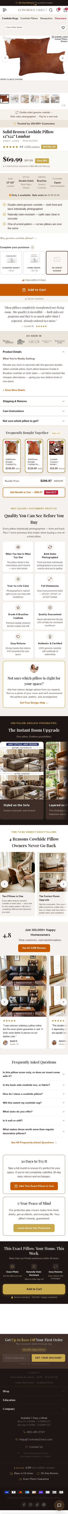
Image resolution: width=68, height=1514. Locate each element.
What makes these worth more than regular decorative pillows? (28, 1131)
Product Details (12, 351)
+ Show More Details (14, 390)
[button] (63, 27)
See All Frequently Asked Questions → (34, 1142)
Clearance (60, 18)
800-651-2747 (36, 1432)
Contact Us (36, 1447)
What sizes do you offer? (18, 1111)
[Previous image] (5, 58)
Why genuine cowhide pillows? (18, 238)
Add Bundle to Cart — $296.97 (33, 492)
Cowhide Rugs (10, 18)
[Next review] (63, 1002)
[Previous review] (4, 1002)
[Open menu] (6, 10)
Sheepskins (46, 18)
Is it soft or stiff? (13, 1120)
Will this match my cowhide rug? (22, 1102)
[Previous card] (4, 780)
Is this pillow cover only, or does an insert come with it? (31, 1074)
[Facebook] (24, 1504)
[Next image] (62, 58)
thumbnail (4, 98)
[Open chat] (59, 1505)
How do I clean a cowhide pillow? (23, 1094)
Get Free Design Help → (34, 702)
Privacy (57, 1498)
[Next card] (63, 780)
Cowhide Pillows (29, 18)
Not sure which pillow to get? (21, 420)
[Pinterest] (44, 1504)
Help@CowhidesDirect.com (35, 1439)
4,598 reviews (32, 146)
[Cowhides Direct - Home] (33, 10)
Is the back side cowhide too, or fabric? (26, 1085)
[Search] (51, 10)
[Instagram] (30, 1504)
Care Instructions (13, 411)
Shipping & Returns (15, 401)
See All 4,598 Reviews (34, 948)
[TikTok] (37, 1504)
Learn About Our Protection (34, 1228)
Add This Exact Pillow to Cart (36, 1186)
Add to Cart (34, 1289)
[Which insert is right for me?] (32, 247)
